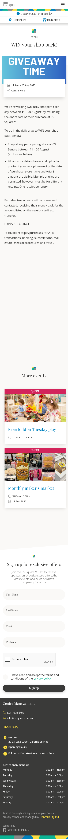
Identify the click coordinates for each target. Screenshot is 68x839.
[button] (62, 4)
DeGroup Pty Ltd (49, 817)
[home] (10, 4)
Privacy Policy (10, 727)
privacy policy (42, 678)
